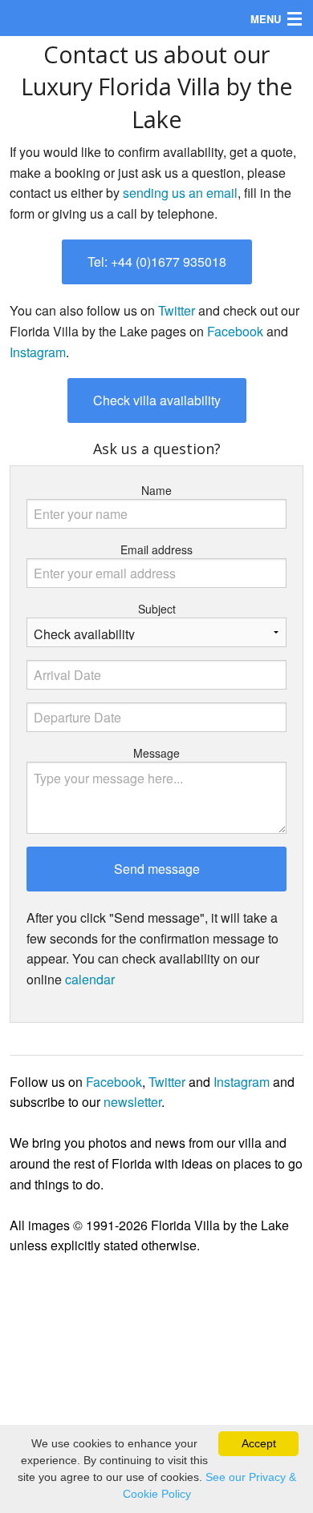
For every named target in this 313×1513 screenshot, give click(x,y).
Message (156, 753)
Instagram (38, 352)
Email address (156, 549)
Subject (157, 609)
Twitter (176, 310)
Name (156, 490)
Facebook (235, 331)
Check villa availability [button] (157, 400)
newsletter (132, 1101)
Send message (157, 868)
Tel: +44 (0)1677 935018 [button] (156, 261)
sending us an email (180, 192)
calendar (90, 979)
